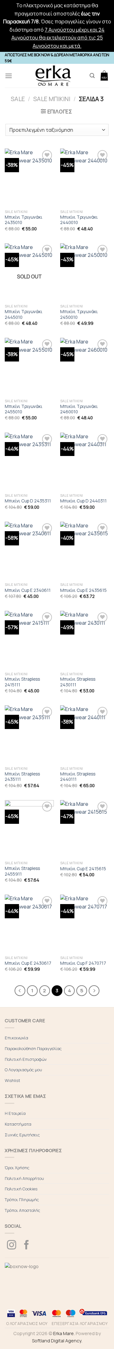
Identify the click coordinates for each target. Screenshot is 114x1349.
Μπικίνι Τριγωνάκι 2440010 (79, 220)
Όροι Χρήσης (17, 1167)
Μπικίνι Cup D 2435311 (28, 501)
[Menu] (8, 75)
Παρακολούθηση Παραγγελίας (33, 1048)
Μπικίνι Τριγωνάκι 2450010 (79, 314)
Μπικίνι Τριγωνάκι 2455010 (23, 409)
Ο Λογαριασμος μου (27, 1323)
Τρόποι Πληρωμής (22, 1199)
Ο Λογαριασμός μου (23, 1070)
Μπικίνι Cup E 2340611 (28, 590)
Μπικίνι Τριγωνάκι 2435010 (23, 220)
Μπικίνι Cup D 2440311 (83, 501)
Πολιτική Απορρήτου (24, 1178)
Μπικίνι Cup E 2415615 (83, 869)
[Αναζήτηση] (92, 76)
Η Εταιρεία (15, 1113)
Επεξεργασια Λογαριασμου (80, 1323)
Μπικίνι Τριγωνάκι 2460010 (79, 409)
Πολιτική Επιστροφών (26, 1059)
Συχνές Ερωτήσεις (22, 1135)
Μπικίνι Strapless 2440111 (77, 776)
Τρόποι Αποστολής (22, 1210)
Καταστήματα (18, 1124)
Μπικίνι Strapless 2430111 (77, 682)
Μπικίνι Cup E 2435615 (83, 590)
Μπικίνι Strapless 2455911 (22, 871)
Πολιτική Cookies (21, 1189)
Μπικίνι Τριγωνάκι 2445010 (23, 314)
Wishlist (12, 1080)
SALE (18, 99)
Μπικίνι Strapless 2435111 (22, 776)
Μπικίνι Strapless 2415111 (22, 682)
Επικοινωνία (16, 1038)
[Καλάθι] (104, 75)
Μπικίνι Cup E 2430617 (28, 963)
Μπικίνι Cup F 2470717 (83, 963)
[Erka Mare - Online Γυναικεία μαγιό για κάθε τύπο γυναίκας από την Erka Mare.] (53, 76)
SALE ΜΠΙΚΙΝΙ (51, 99)
